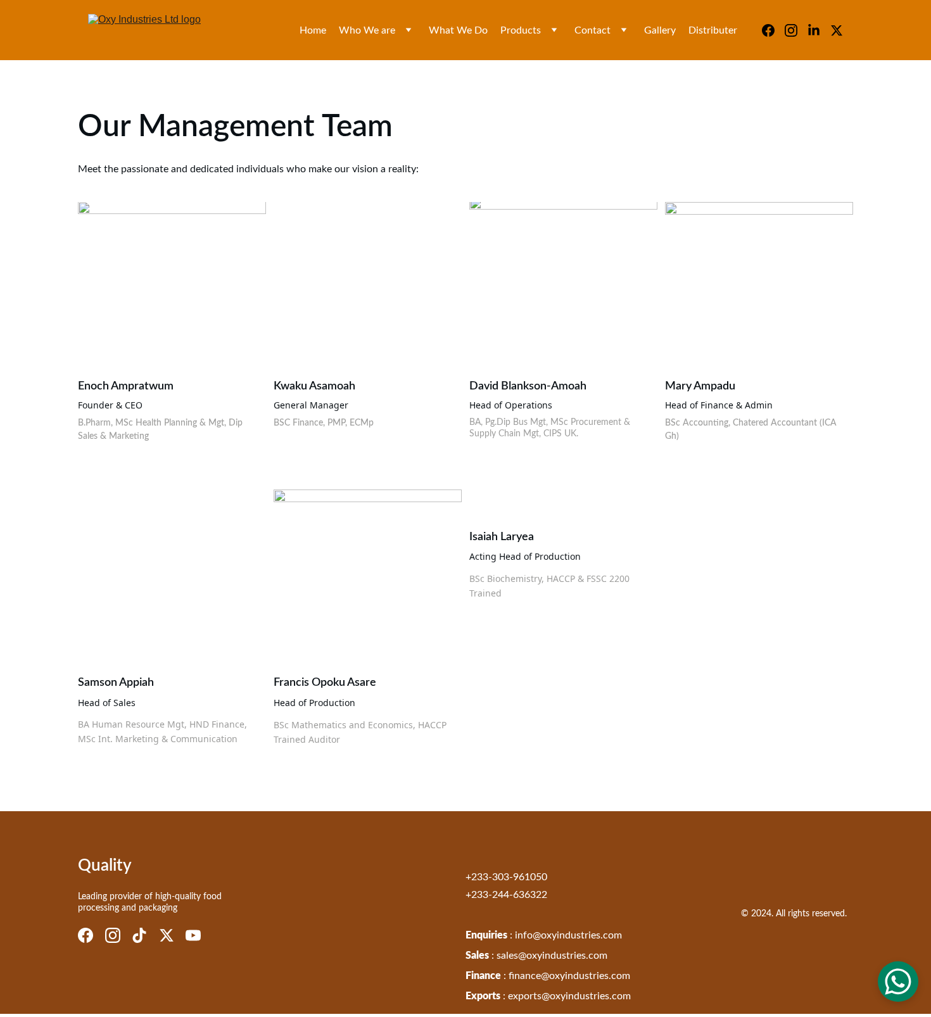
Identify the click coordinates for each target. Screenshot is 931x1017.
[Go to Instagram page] (796, 30)
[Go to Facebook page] (773, 30)
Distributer (712, 30)
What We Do (458, 30)
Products (520, 30)
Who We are (367, 30)
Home (313, 30)
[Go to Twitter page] (836, 30)
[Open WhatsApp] (898, 981)
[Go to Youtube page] (193, 935)
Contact (592, 30)
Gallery (660, 30)
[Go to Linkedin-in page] (819, 30)
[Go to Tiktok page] (139, 935)
